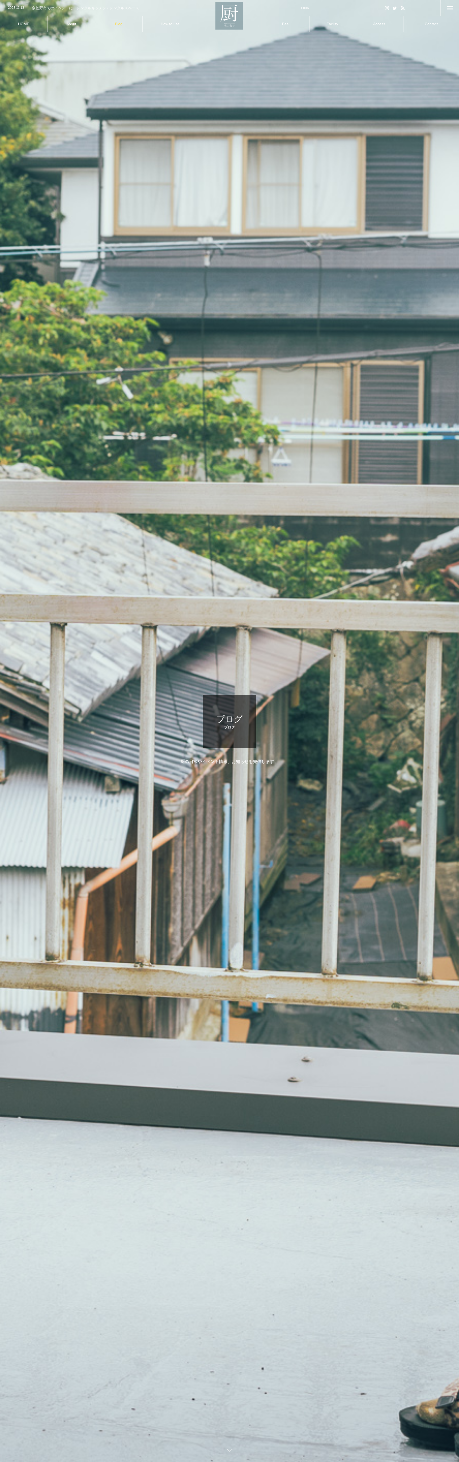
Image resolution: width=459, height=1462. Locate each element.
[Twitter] (395, 8)
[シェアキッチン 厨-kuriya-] (229, 16)
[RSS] (403, 8)
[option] (99, 8)
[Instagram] (387, 8)
